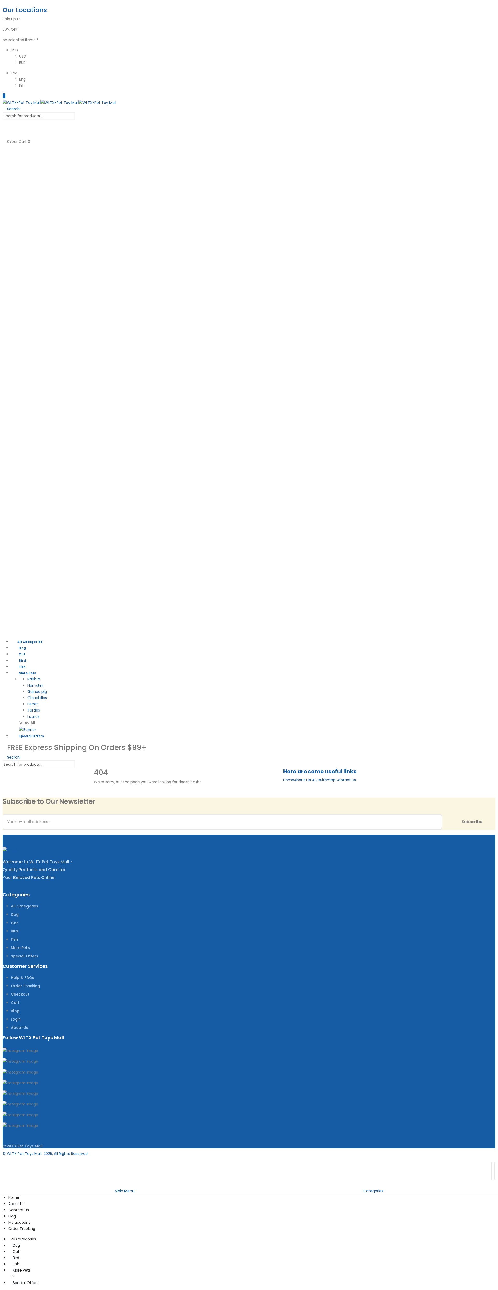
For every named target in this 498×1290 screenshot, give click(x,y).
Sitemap (327, 779)
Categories (373, 1191)
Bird (22, 660)
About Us (302, 779)
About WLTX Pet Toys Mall (33, 837)
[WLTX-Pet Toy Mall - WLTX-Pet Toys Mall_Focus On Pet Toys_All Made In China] (59, 102)
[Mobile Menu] (4, 95)
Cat (22, 654)
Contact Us (345, 779)
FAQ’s (315, 779)
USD (14, 50)
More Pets (27, 673)
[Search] (80, 116)
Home (288, 779)
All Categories (29, 642)
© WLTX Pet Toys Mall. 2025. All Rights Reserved (45, 1153)
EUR (22, 62)
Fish (22, 666)
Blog (12, 1216)
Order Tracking (21, 1228)
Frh (22, 85)
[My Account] (5, 123)
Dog (22, 648)
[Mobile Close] (3, 1184)
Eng (14, 73)
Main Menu (124, 1191)
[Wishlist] (5, 135)
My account (19, 1222)
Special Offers (31, 736)
